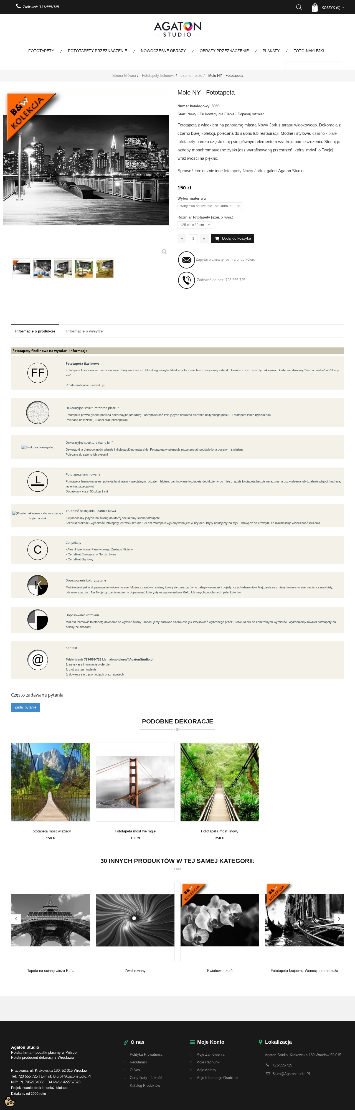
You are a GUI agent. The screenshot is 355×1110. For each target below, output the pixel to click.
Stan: (182, 114)
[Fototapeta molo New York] (21, 268)
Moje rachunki (208, 1062)
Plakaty (271, 51)
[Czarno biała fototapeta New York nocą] (42, 268)
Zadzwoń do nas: (220, 280)
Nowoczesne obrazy (163, 51)
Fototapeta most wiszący (51, 831)
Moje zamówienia (210, 1054)
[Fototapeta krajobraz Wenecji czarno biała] (304, 921)
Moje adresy (206, 1070)
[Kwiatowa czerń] (219, 921)
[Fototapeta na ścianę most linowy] (219, 782)
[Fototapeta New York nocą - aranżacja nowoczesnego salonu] (63, 268)
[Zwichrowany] (135, 921)
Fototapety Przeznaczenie (97, 51)
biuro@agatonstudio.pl (72, 1076)
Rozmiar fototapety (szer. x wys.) (206, 217)
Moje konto (210, 1042)
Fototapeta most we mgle (135, 831)
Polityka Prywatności (147, 1054)
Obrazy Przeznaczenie (224, 51)
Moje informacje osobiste (217, 1078)
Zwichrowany (135, 971)
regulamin (138, 1062)
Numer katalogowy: (194, 106)
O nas (135, 1070)
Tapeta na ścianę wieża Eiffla (50, 971)
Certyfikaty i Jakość (146, 1078)
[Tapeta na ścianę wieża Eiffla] (50, 921)
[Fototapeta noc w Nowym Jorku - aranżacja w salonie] (84, 268)
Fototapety (41, 51)
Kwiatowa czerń (219, 971)
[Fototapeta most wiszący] (50, 782)
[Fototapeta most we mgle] (135, 782)
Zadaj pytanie (25, 707)
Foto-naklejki (308, 51)
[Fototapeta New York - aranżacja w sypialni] (105, 268)
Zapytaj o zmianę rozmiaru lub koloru (225, 259)
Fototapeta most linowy (220, 831)
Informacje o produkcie (35, 331)
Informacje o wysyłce (84, 331)
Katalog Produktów (145, 1085)
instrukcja (98, 385)
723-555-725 (49, 7)
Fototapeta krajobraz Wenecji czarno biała (304, 971)
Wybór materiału (192, 198)
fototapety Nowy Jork (243, 170)
